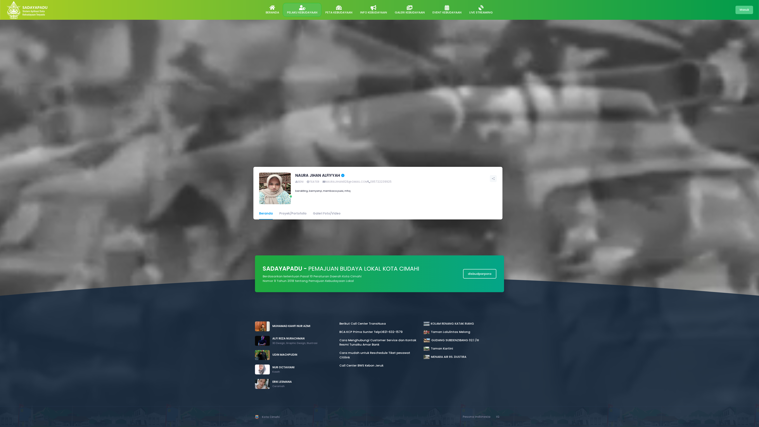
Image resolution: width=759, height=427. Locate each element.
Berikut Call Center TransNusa (362, 323)
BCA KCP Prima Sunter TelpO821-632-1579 (371, 332)
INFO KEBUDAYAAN (373, 12)
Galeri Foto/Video (327, 213)
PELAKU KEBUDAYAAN (302, 12)
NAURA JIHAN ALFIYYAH (317, 175)
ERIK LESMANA (282, 382)
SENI (301, 182)
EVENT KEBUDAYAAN (447, 12)
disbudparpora (479, 274)
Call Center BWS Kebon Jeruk (361, 365)
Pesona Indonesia (476, 417)
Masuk (744, 10)
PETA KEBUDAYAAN (338, 12)
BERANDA (272, 12)
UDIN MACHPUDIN (284, 355)
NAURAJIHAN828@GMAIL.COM (346, 182)
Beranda (266, 213)
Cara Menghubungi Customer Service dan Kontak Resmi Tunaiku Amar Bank (377, 342)
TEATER (314, 182)
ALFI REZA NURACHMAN (288, 338)
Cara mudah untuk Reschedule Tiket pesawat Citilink (374, 355)
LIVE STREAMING (481, 12)
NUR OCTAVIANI (283, 367)
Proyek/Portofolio (293, 213)
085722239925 (381, 182)
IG (497, 417)
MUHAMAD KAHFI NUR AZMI (291, 326)
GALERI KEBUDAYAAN (410, 12)
